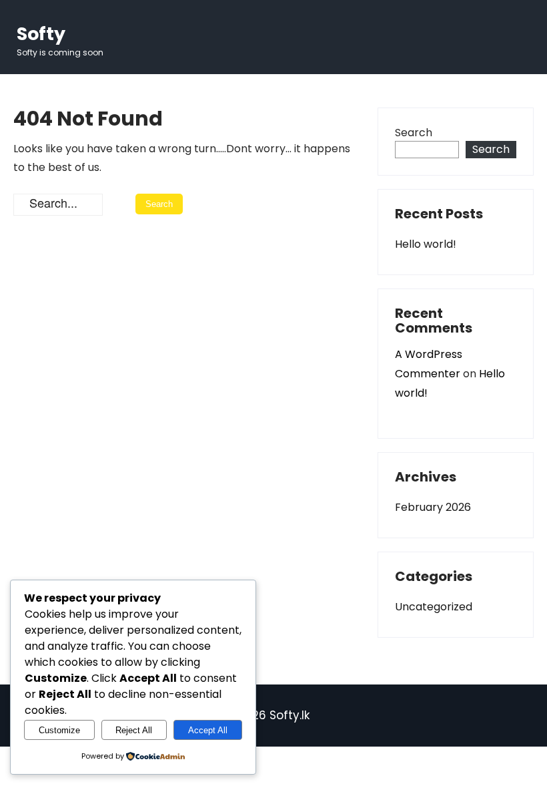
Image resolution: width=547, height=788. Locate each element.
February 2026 (433, 507)
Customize (59, 730)
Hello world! (425, 244)
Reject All (133, 730)
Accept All (207, 730)
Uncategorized (433, 606)
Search (413, 132)
